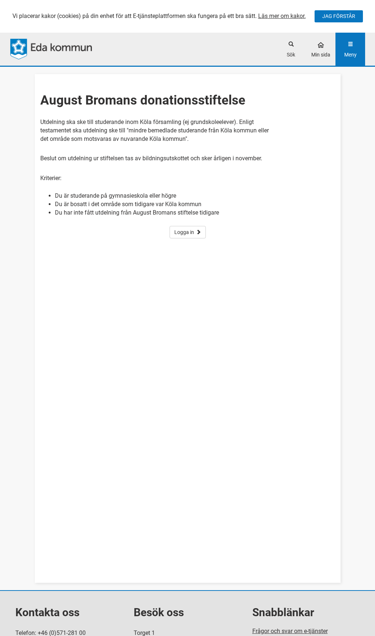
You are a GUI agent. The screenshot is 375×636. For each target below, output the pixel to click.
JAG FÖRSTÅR (338, 16)
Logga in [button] (184, 232)
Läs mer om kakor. (282, 15)
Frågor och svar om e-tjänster (290, 631)
